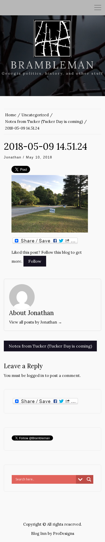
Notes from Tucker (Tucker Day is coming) (50, 346)
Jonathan (12, 157)
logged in (35, 375)
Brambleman (52, 64)
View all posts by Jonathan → (35, 322)
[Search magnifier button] (89, 479)
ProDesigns (63, 533)
